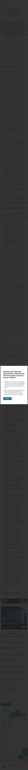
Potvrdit (7, 398)
